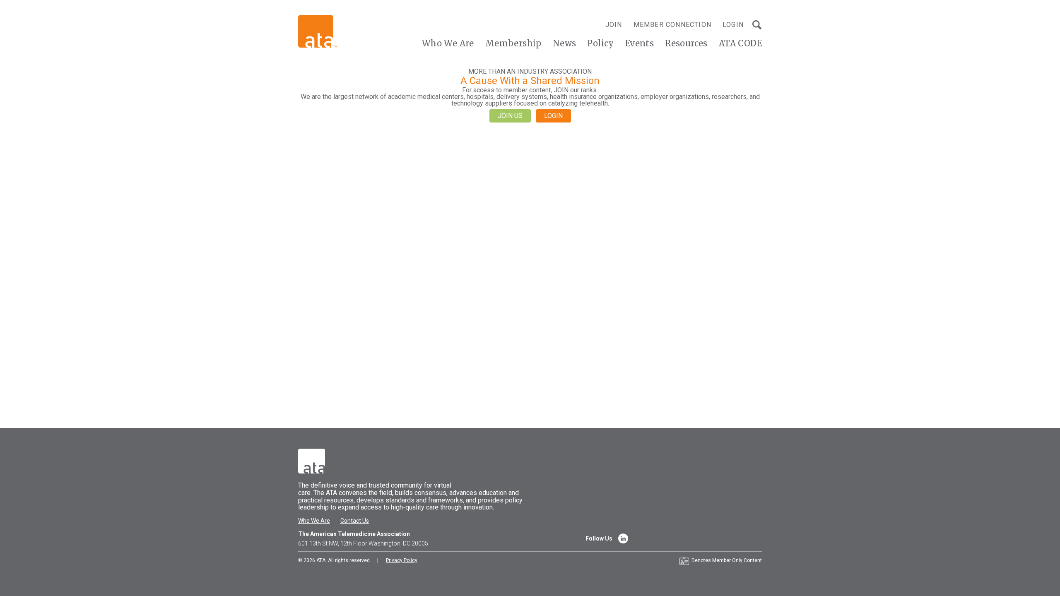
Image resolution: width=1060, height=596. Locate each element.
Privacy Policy (401, 560)
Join (613, 25)
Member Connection (672, 25)
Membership (513, 43)
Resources (686, 43)
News (564, 43)
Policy (600, 43)
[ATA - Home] (317, 31)
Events (639, 43)
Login (733, 25)
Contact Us (354, 520)
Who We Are (448, 43)
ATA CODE (740, 43)
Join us (510, 116)
